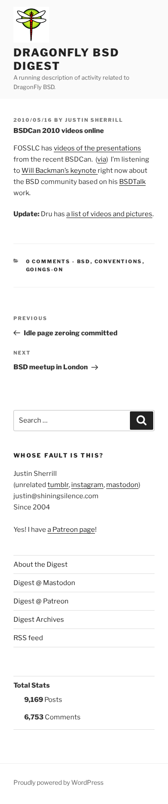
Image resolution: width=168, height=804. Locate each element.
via (101, 159)
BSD (83, 261)
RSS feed (28, 638)
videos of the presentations (97, 148)
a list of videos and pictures (109, 214)
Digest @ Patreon (41, 601)
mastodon (122, 485)
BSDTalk (132, 182)
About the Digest (40, 564)
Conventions (118, 261)
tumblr (58, 485)
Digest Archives (38, 620)
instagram (87, 485)
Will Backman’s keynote (60, 171)
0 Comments (48, 261)
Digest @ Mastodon (44, 583)
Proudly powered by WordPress (58, 782)
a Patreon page (71, 530)
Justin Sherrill (94, 120)
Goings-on (45, 269)
